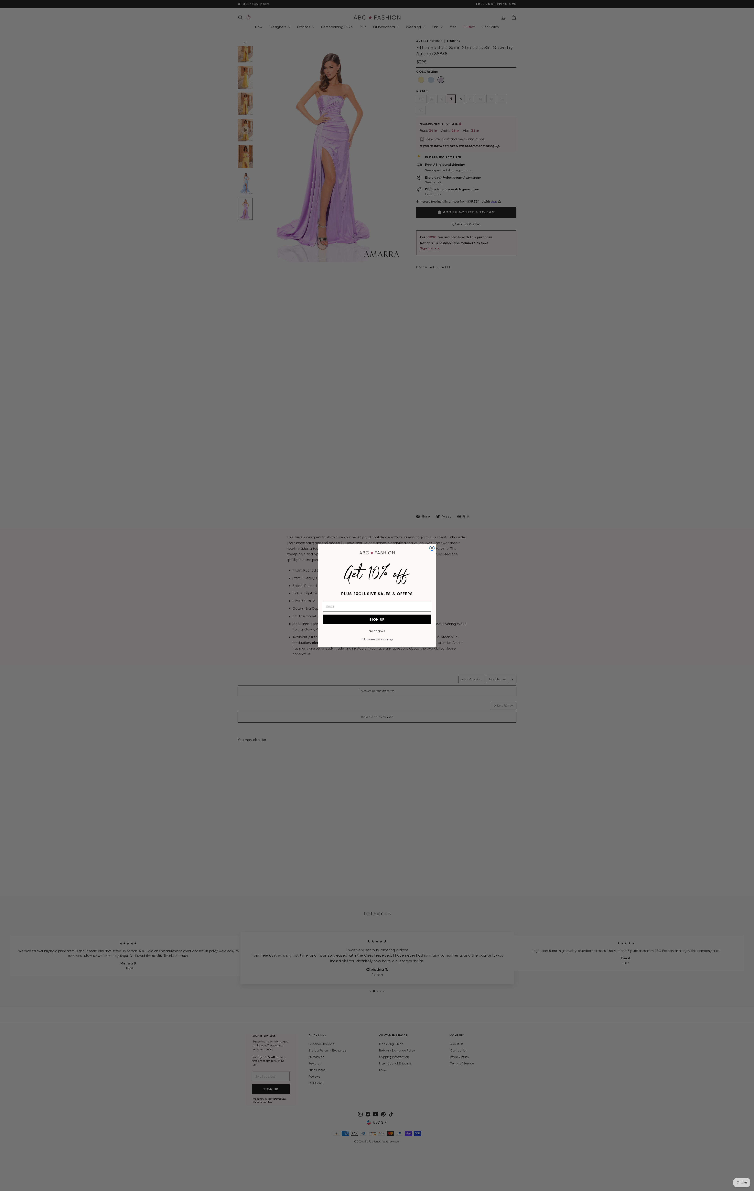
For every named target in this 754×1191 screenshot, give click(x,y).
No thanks (377, 631)
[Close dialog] (432, 548)
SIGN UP (377, 619)
